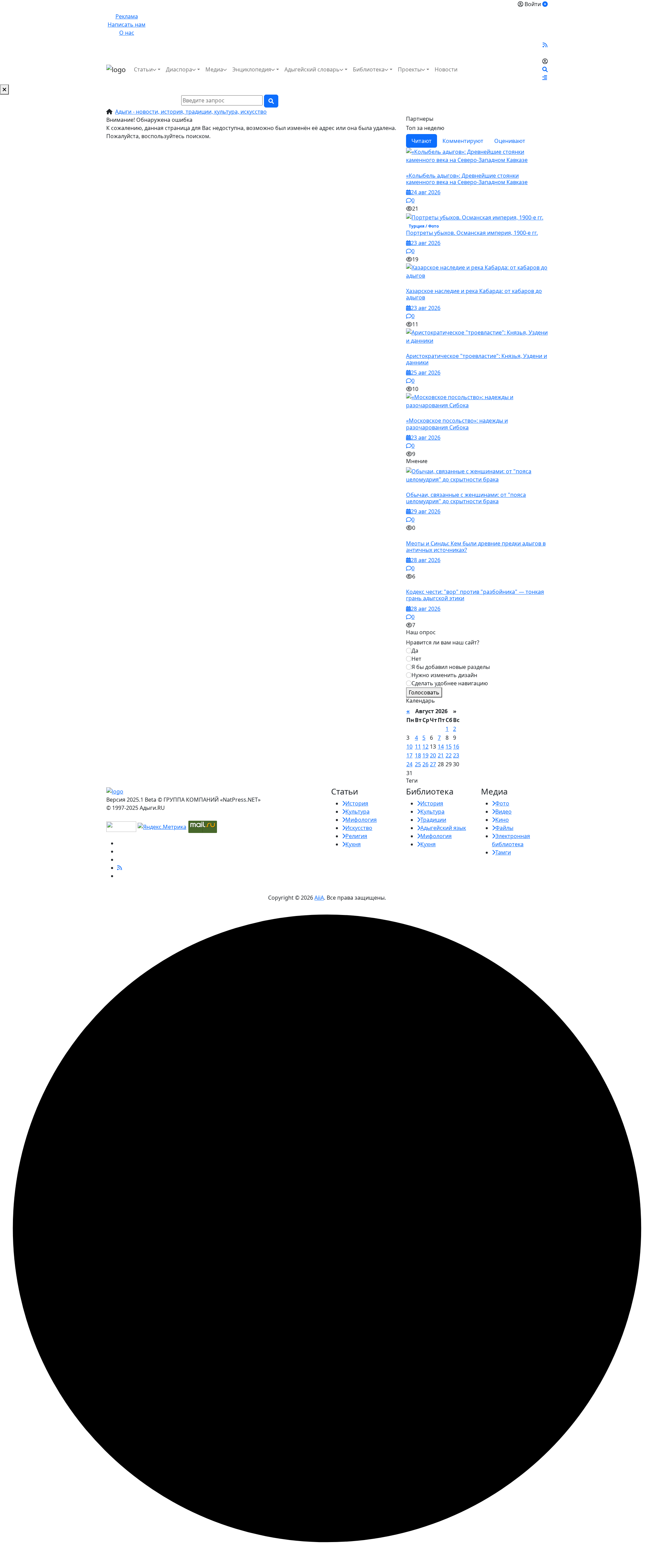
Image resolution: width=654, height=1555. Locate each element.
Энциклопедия (251, 69)
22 (449, 755)
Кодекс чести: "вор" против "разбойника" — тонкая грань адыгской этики (475, 595)
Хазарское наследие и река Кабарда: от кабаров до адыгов (474, 294)
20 (433, 755)
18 (418, 755)
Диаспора (179, 69)
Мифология (361, 819)
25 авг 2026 (425, 372)
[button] (544, 77)
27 (433, 764)
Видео (503, 811)
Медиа (214, 69)
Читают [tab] (421, 141)
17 (409, 755)
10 (409, 746)
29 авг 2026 (425, 511)
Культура (357, 811)
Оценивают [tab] (509, 141)
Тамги (503, 852)
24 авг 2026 (425, 192)
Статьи (143, 69)
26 (425, 764)
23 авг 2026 (425, 243)
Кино (502, 819)
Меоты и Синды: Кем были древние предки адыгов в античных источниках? (476, 547)
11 (418, 746)
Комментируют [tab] (462, 141)
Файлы (504, 828)
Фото (502, 803)
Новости (446, 69)
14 (441, 746)
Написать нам (126, 24)
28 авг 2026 (425, 560)
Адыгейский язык (443, 828)
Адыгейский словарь (312, 69)
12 (425, 746)
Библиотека (369, 69)
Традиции (433, 819)
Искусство (358, 828)
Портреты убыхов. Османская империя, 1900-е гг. (472, 232)
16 (456, 746)
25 (418, 764)
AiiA (319, 897)
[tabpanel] (477, 303)
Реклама (126, 16)
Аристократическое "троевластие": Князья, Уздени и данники (476, 359)
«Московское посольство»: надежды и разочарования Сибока (457, 424)
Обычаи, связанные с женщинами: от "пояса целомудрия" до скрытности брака (466, 498)
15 (449, 746)
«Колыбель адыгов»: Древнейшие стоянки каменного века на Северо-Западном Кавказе (467, 179)
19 (425, 755)
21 (441, 755)
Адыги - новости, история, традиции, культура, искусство (191, 111)
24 (409, 764)
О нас (126, 32)
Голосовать (424, 692)
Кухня (353, 844)
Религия (356, 836)
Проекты (409, 69)
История (356, 803)
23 (456, 755)
